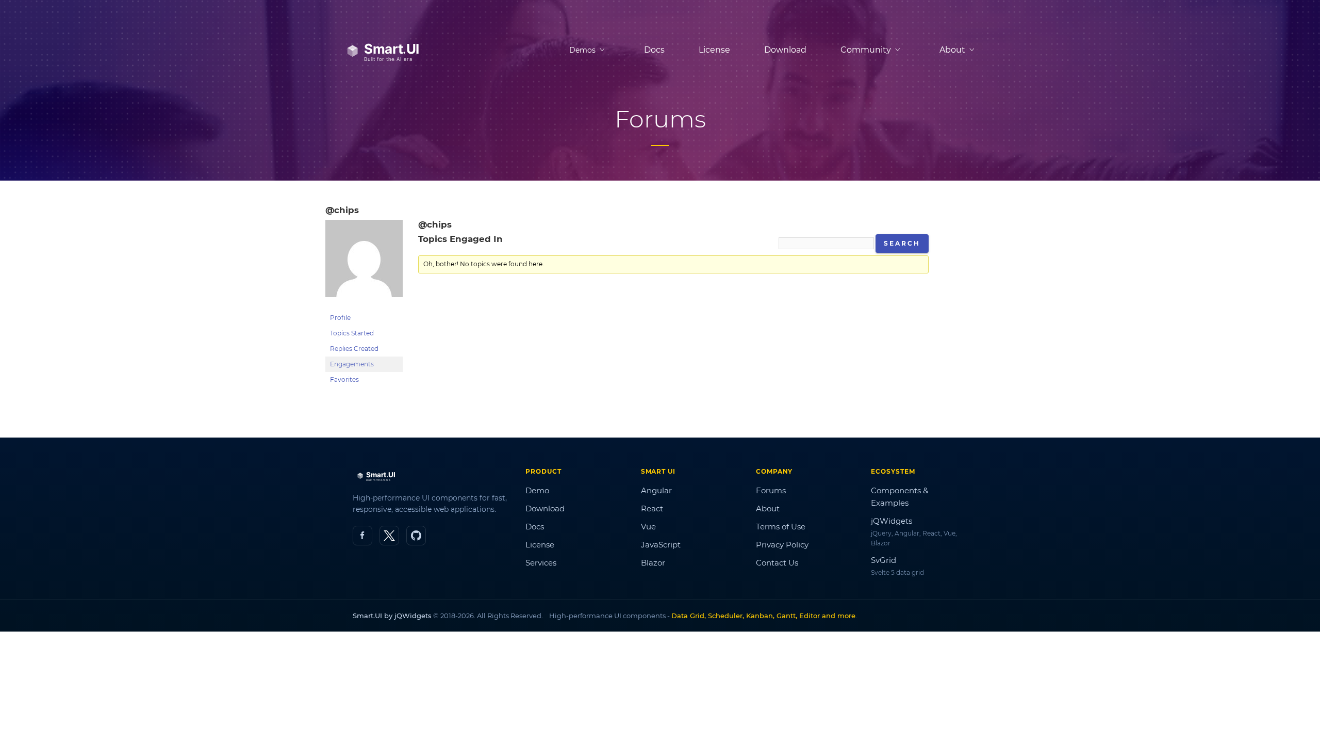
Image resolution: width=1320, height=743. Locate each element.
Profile (340, 317)
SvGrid (883, 560)
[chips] (364, 305)
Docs (654, 50)
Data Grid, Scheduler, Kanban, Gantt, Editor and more (763, 615)
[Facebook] (362, 535)
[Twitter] (389, 535)
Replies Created (354, 348)
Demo (537, 490)
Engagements (352, 364)
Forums (771, 490)
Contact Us (777, 563)
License (714, 50)
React (652, 508)
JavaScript (661, 545)
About (768, 508)
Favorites (344, 379)
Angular (656, 490)
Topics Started (352, 333)
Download (785, 50)
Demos (582, 50)
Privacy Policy (782, 545)
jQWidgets (891, 521)
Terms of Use (780, 526)
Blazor (653, 563)
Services (540, 563)
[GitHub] (416, 535)
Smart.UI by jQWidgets (392, 615)
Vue (648, 526)
